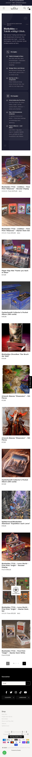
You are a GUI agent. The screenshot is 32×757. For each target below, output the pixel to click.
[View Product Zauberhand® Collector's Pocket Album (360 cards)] (16, 299)
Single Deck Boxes (7, 716)
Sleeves (4, 723)
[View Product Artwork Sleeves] (16, 383)
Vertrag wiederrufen (16, 737)
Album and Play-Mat (7, 721)
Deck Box (4, 714)
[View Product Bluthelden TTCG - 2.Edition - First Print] (16, 174)
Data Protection (17, 732)
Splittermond (5, 725)
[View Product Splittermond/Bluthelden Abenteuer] (16, 509)
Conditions (8, 732)
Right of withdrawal (15, 734)
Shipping (5, 734)
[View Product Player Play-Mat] (16, 258)
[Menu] (4, 8)
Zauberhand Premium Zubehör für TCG (18, 747)
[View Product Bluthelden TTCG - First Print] (16, 638)
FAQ (24, 732)
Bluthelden (5, 719)
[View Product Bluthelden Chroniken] (16, 341)
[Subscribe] (28, 683)
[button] (8, 697)
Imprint (25, 734)
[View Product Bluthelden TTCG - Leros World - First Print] (16, 552)
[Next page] (24, 663)
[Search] (25, 8)
